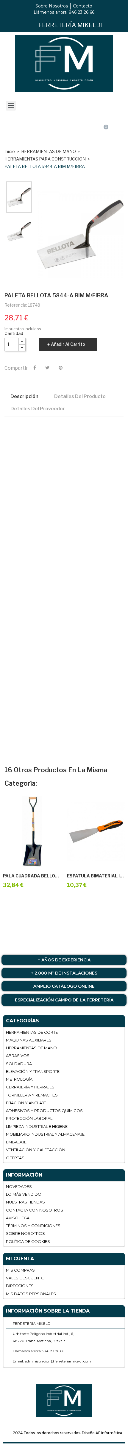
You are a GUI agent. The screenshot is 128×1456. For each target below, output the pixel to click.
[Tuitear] (47, 367)
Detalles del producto (80, 396)
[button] (63, 133)
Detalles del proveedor (37, 409)
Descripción (24, 396)
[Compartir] (34, 367)
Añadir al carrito (68, 344)
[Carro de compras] (103, 133)
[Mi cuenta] (23, 133)
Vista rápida (38, 859)
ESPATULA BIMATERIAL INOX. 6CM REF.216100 (96, 876)
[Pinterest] (60, 367)
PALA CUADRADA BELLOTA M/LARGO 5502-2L (32, 876)
